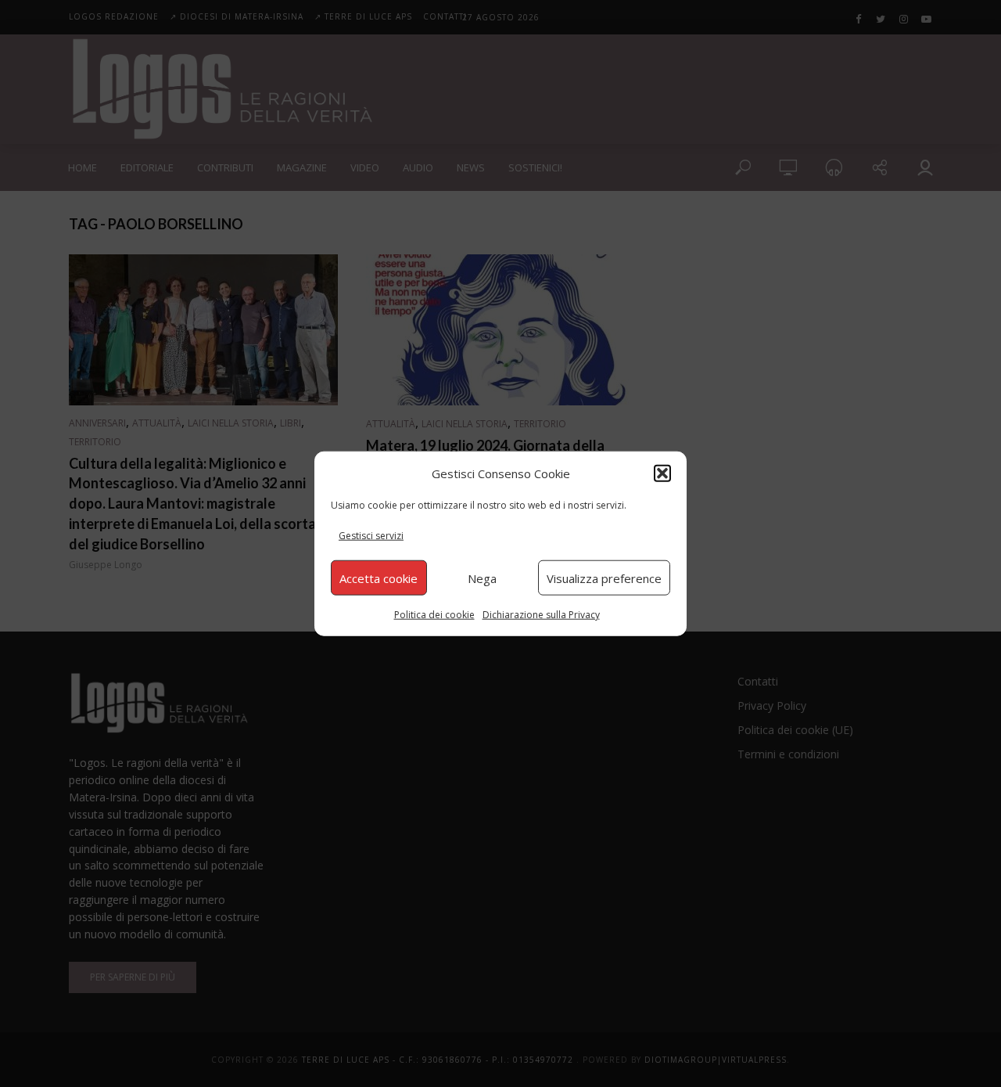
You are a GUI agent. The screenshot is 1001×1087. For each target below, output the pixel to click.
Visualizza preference (604, 577)
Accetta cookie (378, 577)
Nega (482, 577)
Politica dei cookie (434, 614)
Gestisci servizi (371, 535)
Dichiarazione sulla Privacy (541, 614)
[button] (662, 473)
